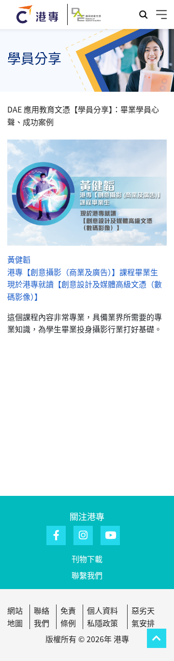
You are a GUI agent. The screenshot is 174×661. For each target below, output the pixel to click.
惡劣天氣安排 (143, 617)
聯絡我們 (41, 617)
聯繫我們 (87, 575)
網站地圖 (15, 617)
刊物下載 (87, 558)
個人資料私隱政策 (102, 617)
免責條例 (68, 617)
